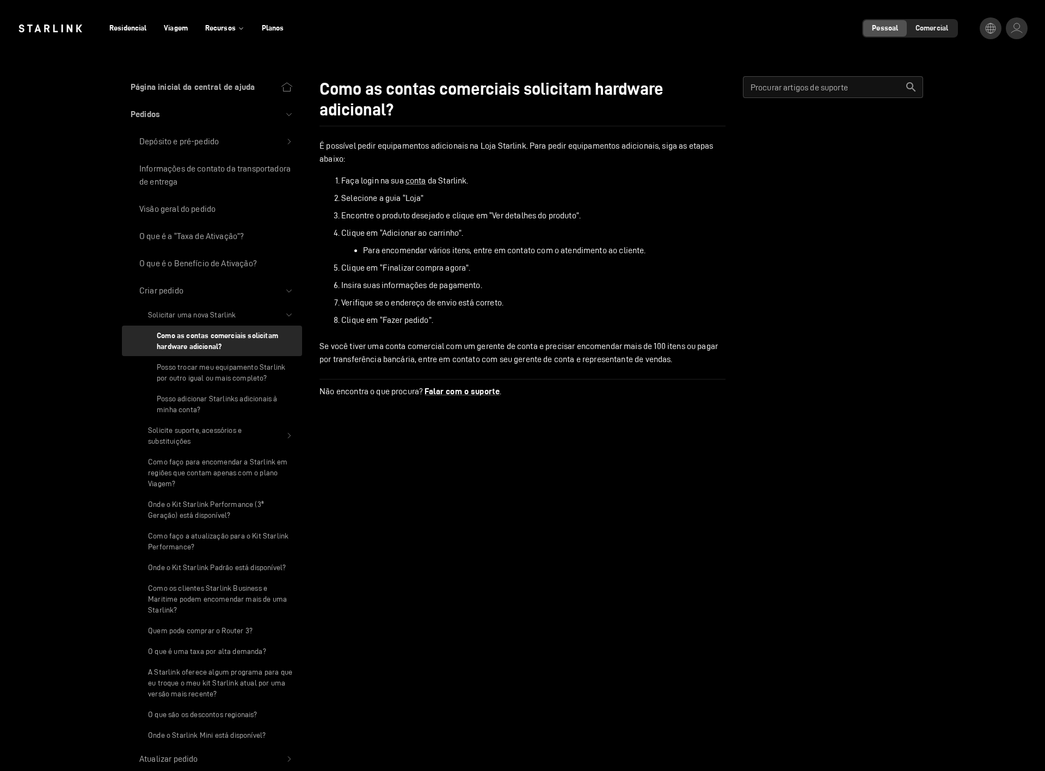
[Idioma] (990, 28)
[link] (50, 28)
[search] (911, 87)
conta (415, 180)
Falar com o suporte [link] (462, 391)
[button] (212, 114)
